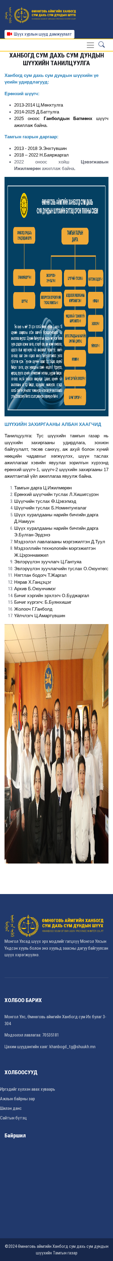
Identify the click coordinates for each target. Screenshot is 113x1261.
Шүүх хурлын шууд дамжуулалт (42, 34)
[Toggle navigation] (90, 45)
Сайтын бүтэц (13, 1118)
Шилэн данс (11, 1108)
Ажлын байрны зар (17, 1098)
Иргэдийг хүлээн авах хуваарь (27, 1089)
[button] (101, 45)
